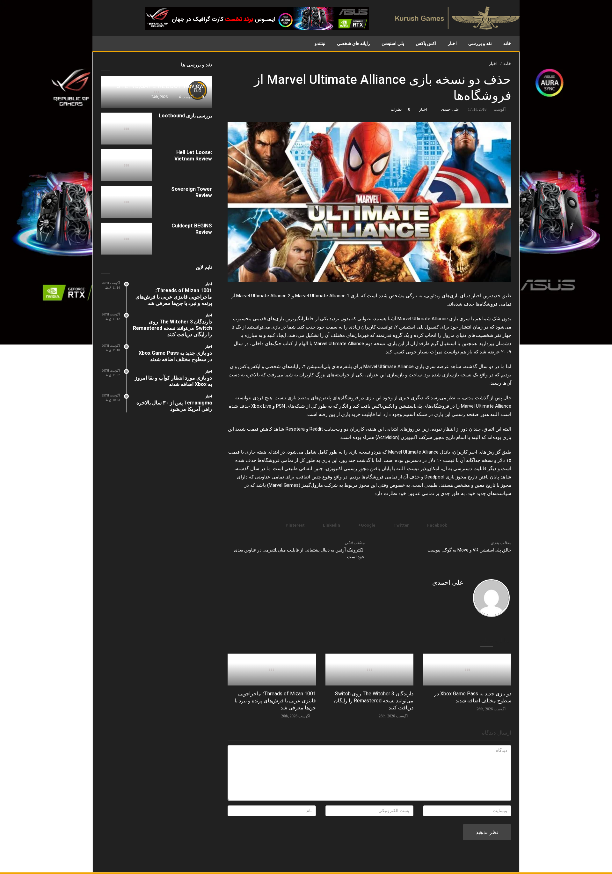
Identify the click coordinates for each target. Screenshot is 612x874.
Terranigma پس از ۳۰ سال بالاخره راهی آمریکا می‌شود (174, 406)
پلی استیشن (393, 43)
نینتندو (320, 43)
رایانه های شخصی (353, 43)
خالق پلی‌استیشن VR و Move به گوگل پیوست (469, 549)
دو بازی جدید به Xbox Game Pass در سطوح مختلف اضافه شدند (175, 356)
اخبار (452, 43)
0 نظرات (400, 109)
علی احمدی (450, 109)
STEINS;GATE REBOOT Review (160, 86)
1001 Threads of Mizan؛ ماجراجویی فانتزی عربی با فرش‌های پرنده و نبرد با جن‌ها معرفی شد (275, 701)
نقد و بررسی (480, 43)
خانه (507, 43)
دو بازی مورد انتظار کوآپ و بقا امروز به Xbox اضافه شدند (173, 381)
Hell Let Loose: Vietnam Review (193, 155)
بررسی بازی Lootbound (185, 116)
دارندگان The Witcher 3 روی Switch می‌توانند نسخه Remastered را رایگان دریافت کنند (373, 701)
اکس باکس (426, 43)
